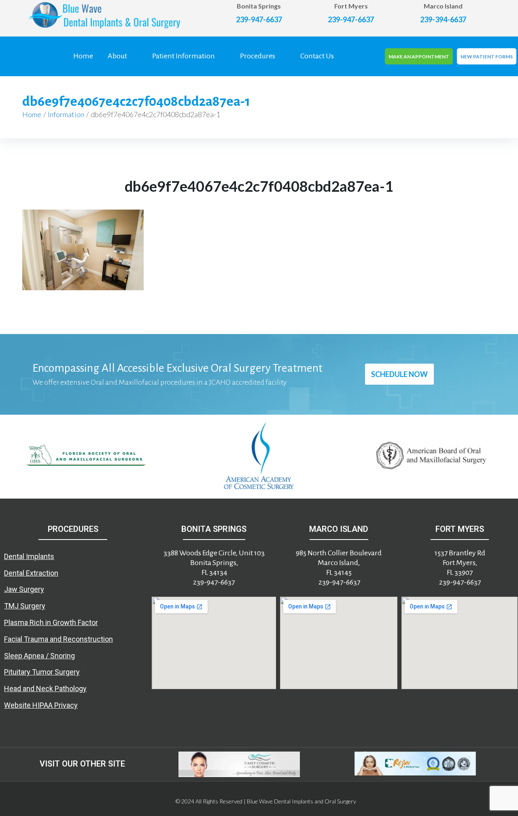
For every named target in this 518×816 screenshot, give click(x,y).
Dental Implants (29, 556)
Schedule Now (399, 374)
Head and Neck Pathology (45, 688)
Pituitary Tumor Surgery (42, 672)
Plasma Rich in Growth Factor (51, 622)
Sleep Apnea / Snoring (39, 655)
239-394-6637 (443, 19)
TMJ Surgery (24, 606)
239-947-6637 (259, 19)
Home (31, 114)
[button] (9, 456)
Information (66, 114)
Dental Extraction (31, 573)
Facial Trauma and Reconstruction (58, 639)
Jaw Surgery (24, 589)
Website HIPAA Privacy (41, 705)
